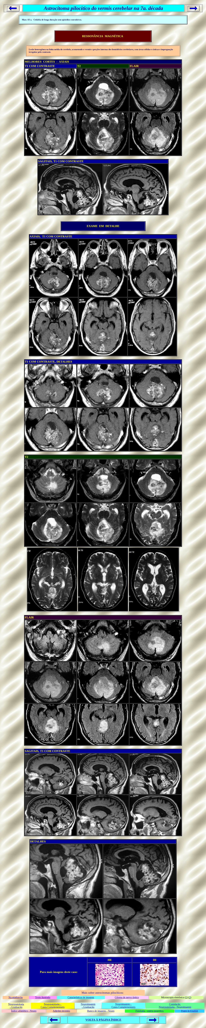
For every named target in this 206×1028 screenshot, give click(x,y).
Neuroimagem (88, 1004)
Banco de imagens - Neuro (100, 1011)
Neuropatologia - (53, 1004)
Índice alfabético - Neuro (23, 1011)
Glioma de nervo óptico (127, 997)
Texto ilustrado (42, 997)
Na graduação (16, 997)
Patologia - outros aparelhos (150, 1011)
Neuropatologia (16, 1004)
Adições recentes (61, 1011)
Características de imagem (81, 997)
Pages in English (189, 1011)
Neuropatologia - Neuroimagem (175, 1007)
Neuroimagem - (123, 1004)
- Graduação (16, 1007)
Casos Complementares (53, 1007)
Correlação (175, 1004)
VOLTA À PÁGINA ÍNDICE (103, 1019)
